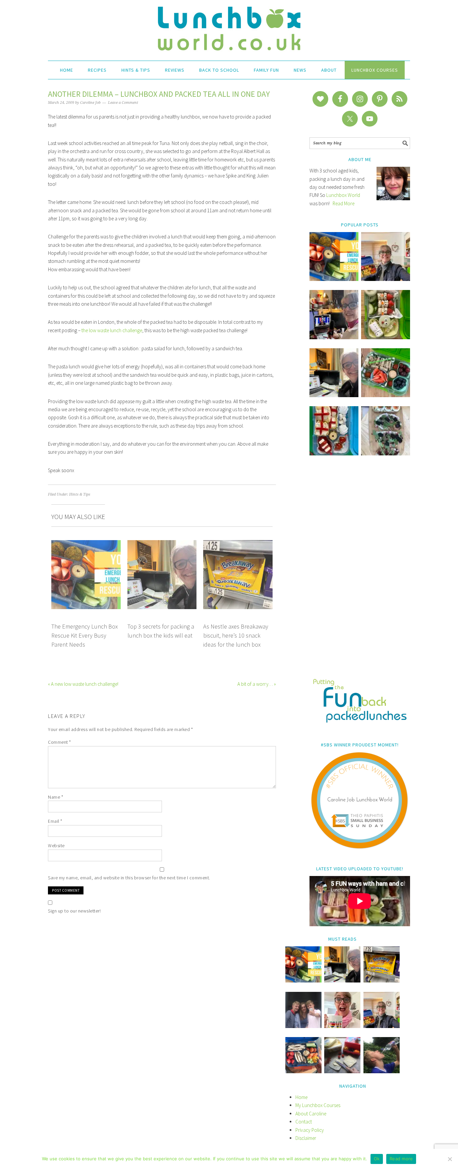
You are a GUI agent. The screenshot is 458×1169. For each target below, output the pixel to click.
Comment (59, 742)
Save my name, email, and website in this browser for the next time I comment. (129, 878)
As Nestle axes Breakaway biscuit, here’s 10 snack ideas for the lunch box (235, 636)
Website (56, 846)
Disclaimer (305, 1138)
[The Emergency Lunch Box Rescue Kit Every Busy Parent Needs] (333, 279)
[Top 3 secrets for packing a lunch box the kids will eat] (333, 395)
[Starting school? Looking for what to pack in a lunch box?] (303, 1071)
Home (301, 1097)
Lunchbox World (343, 195)
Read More (343, 203)
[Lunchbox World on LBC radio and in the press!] (333, 337)
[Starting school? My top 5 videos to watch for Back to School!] (385, 395)
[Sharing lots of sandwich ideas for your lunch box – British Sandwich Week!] (385, 453)
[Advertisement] (359, 571)
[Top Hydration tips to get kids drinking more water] (381, 1071)
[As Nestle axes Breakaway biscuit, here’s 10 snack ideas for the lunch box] (381, 980)
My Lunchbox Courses (317, 1105)
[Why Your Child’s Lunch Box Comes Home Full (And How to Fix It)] (385, 279)
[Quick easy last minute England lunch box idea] (333, 453)
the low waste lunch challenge (111, 330)
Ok (377, 1158)
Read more (401, 1158)
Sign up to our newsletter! (74, 911)
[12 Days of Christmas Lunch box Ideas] (385, 337)
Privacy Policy (309, 1130)
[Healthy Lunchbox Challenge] (342, 1071)
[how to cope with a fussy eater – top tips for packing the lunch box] (342, 1026)
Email (55, 821)
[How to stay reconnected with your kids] (303, 1026)
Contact (303, 1121)
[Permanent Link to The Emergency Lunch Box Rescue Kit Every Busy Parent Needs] (86, 544)
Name (55, 797)
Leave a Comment (123, 102)
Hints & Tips (79, 494)
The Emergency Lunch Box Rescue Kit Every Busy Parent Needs (84, 636)
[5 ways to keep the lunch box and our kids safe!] (381, 1026)
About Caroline (310, 1113)
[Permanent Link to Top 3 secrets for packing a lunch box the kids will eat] (162, 544)
